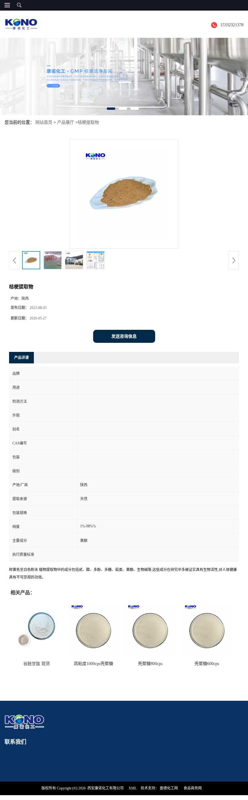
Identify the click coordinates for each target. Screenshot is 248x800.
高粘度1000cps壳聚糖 (93, 663)
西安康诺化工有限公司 (105, 788)
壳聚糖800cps (150, 663)
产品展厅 (65, 122)
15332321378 (231, 25)
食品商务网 (193, 788)
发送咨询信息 (124, 336)
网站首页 (43, 122)
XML (133, 788)
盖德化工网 (169, 788)
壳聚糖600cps (206, 663)
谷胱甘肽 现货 (36, 663)
